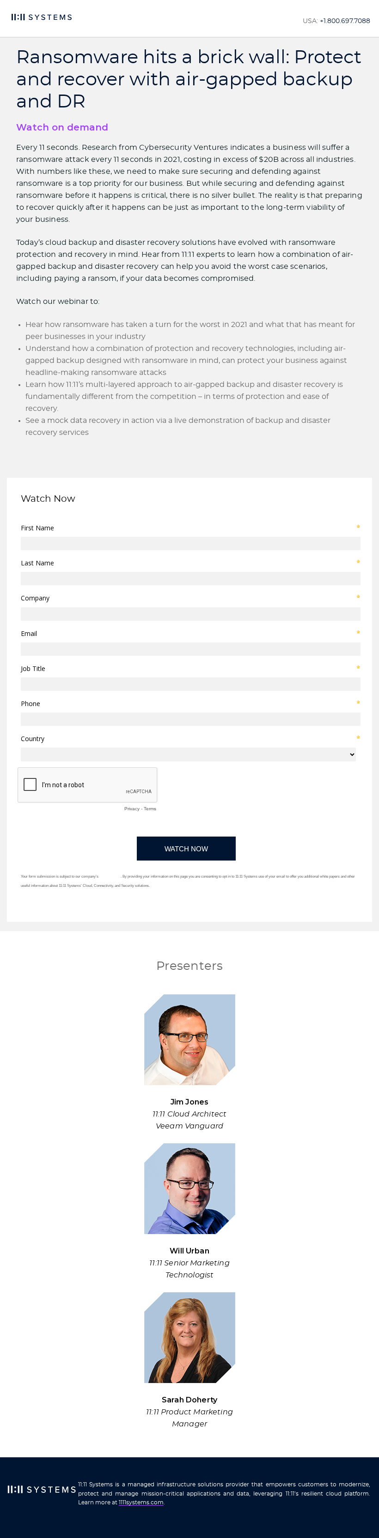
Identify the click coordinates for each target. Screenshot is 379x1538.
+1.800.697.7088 (345, 21)
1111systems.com (141, 1502)
